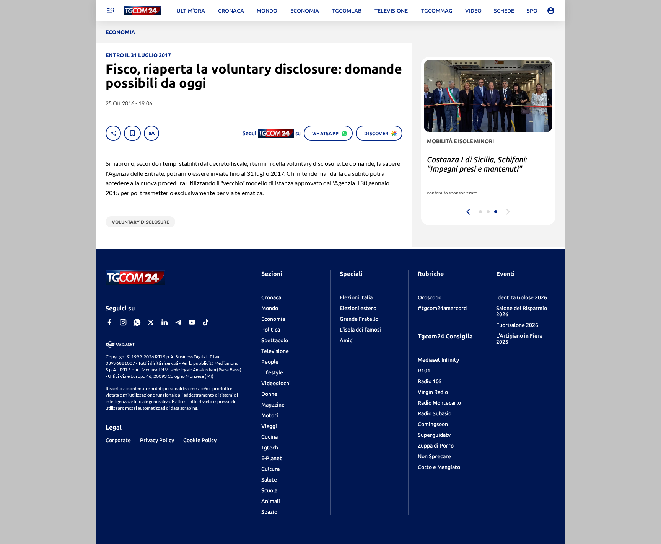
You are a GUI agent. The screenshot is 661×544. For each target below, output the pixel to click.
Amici (347, 340)
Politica (270, 330)
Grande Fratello (359, 319)
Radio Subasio (434, 413)
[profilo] (551, 10)
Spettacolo (274, 340)
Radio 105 (430, 381)
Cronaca (271, 297)
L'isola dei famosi (360, 330)
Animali (270, 501)
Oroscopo (429, 297)
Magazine (273, 405)
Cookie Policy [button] (200, 440)
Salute (269, 480)
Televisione (275, 351)
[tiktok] (206, 322)
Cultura (270, 469)
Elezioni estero (358, 308)
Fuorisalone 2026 (517, 325)
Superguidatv (434, 435)
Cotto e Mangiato (439, 467)
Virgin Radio (433, 392)
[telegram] (178, 322)
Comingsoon (433, 424)
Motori (269, 415)
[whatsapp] (137, 322)
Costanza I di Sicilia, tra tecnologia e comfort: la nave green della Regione (486, 168)
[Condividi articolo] (113, 133)
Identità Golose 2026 (521, 297)
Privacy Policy (157, 440)
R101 (424, 371)
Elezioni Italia (356, 297)
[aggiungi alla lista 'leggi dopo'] (132, 133)
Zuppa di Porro (436, 446)
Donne (269, 394)
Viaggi (269, 426)
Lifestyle (272, 372)
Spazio (269, 512)
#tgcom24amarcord (442, 308)
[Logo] (142, 11)
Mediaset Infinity (438, 360)
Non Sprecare (434, 456)
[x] (151, 322)
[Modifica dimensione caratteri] (151, 133)
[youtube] (192, 322)
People (269, 362)
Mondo (269, 308)
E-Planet (271, 458)
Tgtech (269, 447)
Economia (273, 319)
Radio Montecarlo (439, 403)
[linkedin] (164, 322)
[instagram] (123, 322)
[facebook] (109, 322)
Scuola (269, 490)
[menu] (110, 10)
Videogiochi (276, 383)
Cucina (269, 437)
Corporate (118, 440)
